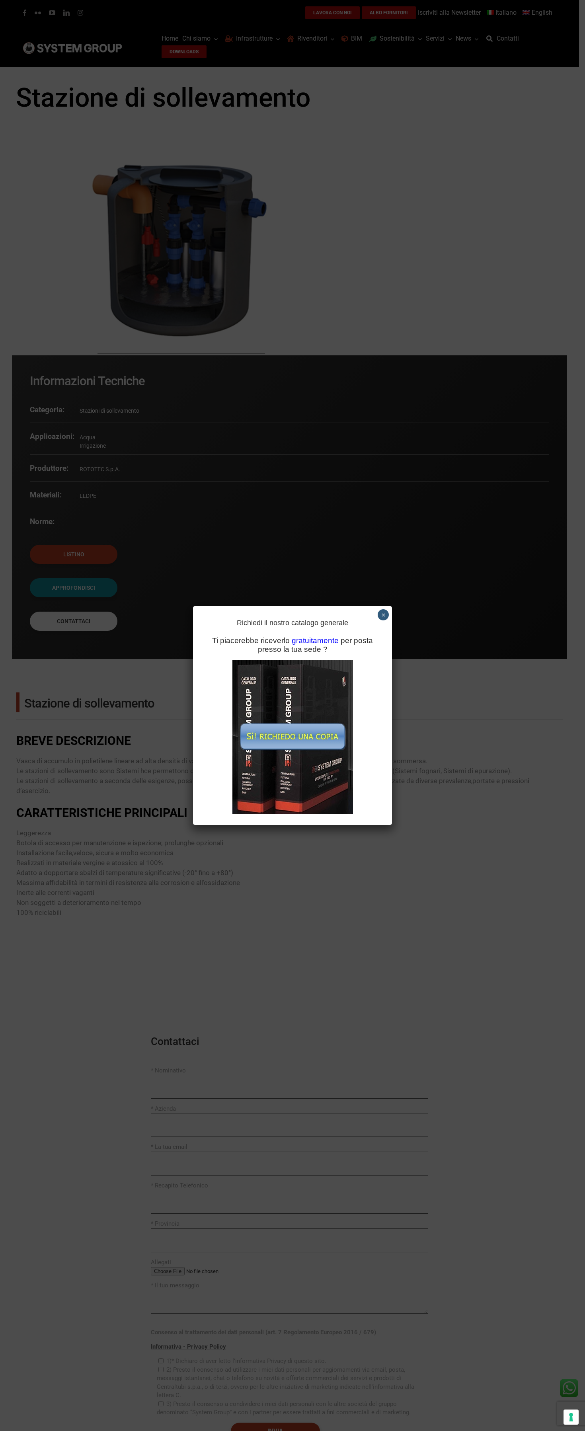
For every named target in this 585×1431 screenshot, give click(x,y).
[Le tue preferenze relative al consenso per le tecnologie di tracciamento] (571, 1417)
